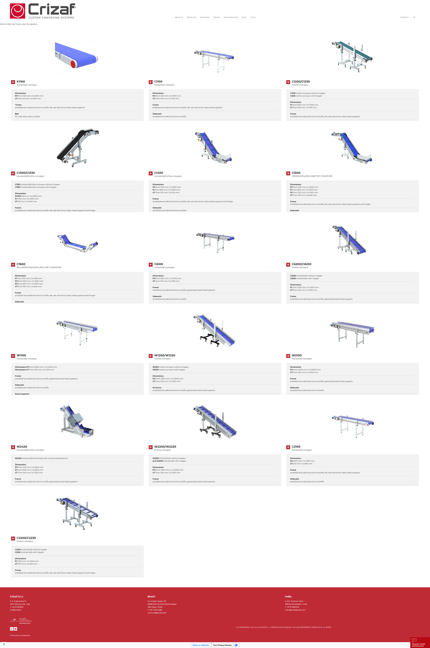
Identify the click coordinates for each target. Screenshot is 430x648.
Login (252, 17)
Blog (244, 17)
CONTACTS (404, 17)
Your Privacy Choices (222, 645)
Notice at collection (200, 645)
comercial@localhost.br (157, 613)
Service (216, 17)
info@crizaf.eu (15, 610)
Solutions (204, 17)
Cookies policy (25, 635)
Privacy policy (14, 635)
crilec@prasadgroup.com (295, 610)
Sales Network (231, 17)
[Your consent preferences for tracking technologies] (4, 644)
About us (179, 17)
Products (191, 17)
